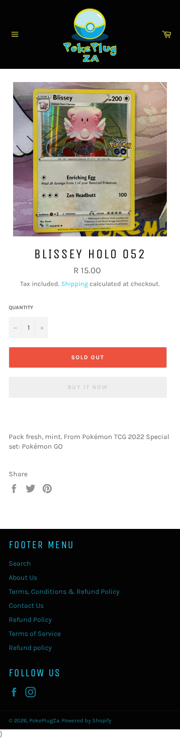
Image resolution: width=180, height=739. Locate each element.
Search (20, 563)
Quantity (21, 307)
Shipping (74, 284)
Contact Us (26, 605)
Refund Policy (30, 619)
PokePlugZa (44, 720)
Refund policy (30, 647)
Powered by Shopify (86, 720)
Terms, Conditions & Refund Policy (64, 591)
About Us (23, 577)
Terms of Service (35, 633)
